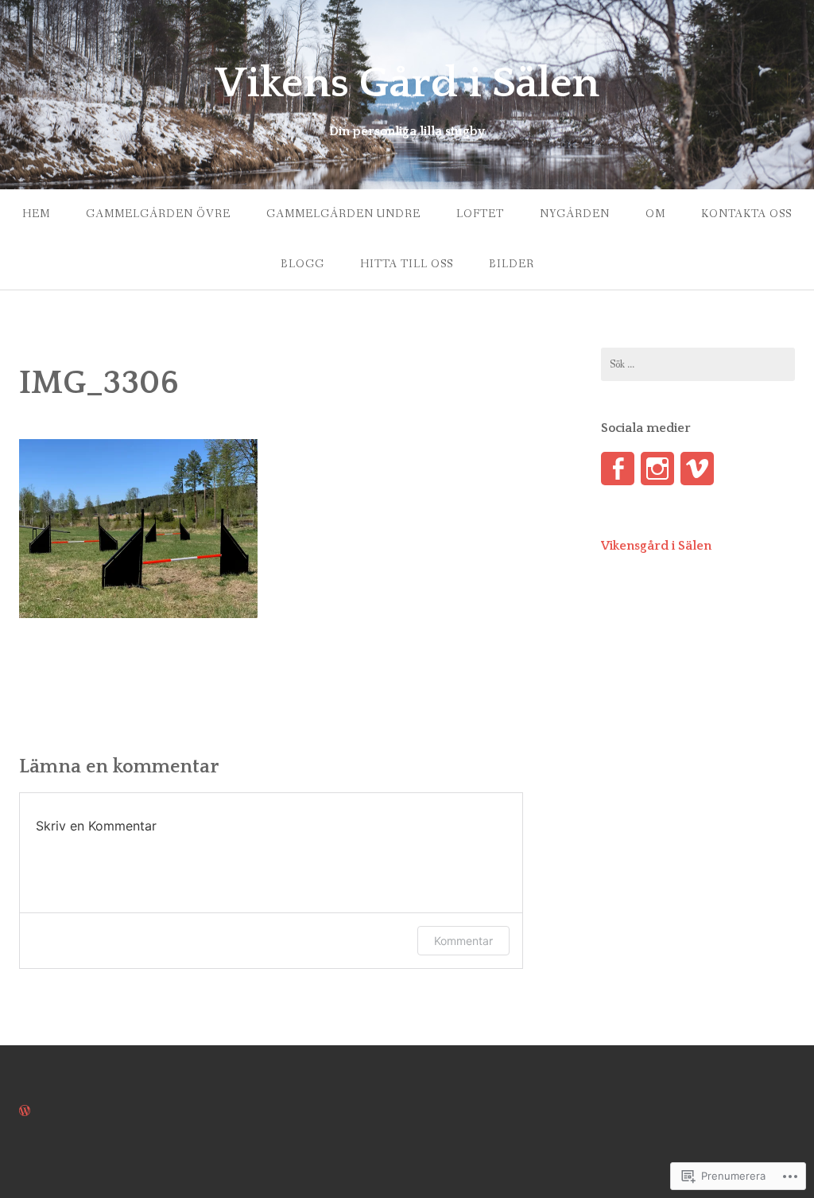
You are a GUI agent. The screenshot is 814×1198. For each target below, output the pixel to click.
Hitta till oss (406, 264)
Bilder (511, 264)
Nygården (575, 214)
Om (655, 214)
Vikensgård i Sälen (656, 546)
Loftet (480, 214)
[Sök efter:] (698, 364)
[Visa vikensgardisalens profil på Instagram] (657, 468)
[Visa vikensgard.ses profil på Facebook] (617, 468)
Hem (36, 214)
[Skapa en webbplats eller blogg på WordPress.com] (24, 1111)
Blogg (302, 264)
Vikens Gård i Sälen (407, 83)
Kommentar (463, 940)
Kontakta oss (746, 214)
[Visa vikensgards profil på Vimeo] (697, 468)
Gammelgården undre (343, 214)
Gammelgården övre (158, 214)
